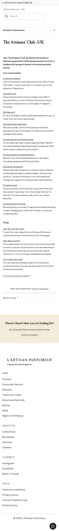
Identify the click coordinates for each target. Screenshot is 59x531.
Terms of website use (14, 500)
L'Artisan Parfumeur (11, 9)
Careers (6, 447)
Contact (7, 379)
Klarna (6, 405)
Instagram (8, 463)
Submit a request (40, 288)
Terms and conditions (13, 276)
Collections (9, 431)
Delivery (7, 389)
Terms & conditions (13, 489)
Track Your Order (12, 394)
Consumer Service (12, 384)
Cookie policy (9, 505)
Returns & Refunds (13, 400)
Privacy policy (10, 494)
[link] (29, 398)
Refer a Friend (10, 473)
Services (7, 442)
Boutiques (8, 436)
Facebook (7, 468)
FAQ (23, 9)
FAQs (5, 410)
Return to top (9, 298)
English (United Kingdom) (19, 364)
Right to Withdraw (12, 415)
